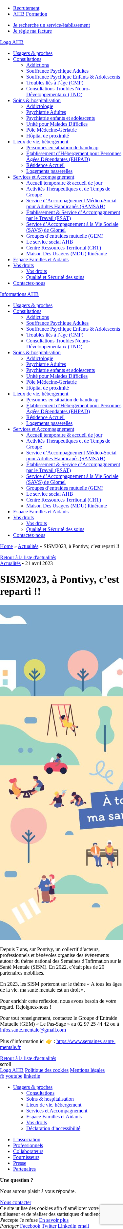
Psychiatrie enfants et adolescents (60, 118)
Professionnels (28, 1145)
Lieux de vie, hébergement (40, 141)
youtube (14, 1076)
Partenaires (24, 1169)
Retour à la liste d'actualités (28, 557)
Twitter (49, 1226)
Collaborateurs (28, 1151)
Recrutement (26, 8)
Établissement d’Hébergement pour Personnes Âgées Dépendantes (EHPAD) (73, 156)
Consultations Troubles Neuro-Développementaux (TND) (58, 91)
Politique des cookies (47, 1070)
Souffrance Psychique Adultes (57, 71)
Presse (19, 1163)
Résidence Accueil (45, 165)
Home (6, 546)
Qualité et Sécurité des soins (55, 277)
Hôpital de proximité (47, 135)
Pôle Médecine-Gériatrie (51, 130)
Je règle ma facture (32, 31)
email (83, 1226)
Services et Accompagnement (43, 177)
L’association (26, 1139)
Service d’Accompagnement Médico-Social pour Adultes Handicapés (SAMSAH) (71, 203)
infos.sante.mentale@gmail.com (33, 1030)
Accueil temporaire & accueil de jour (64, 183)
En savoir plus (54, 1220)
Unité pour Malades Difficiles (57, 124)
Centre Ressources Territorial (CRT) (63, 247)
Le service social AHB (49, 242)
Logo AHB (12, 42)
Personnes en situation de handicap (62, 147)
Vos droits (23, 265)
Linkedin (67, 1226)
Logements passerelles (49, 171)
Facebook (30, 1226)
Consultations (27, 59)
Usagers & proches (32, 53)
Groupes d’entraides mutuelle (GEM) (64, 236)
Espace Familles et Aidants (41, 259)
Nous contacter (15, 1202)
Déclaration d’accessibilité (53, 1128)
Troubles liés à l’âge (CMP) (54, 82)
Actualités (28, 546)
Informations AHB (19, 294)
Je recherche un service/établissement (51, 25)
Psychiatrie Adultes (46, 112)
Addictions (37, 65)
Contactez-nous (29, 283)
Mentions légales (87, 1070)
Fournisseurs (26, 1157)
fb (2, 1076)
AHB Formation (30, 14)
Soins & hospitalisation (37, 100)
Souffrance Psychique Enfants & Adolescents (73, 77)
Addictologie (39, 106)
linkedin (32, 1076)
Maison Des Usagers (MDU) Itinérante (66, 253)
